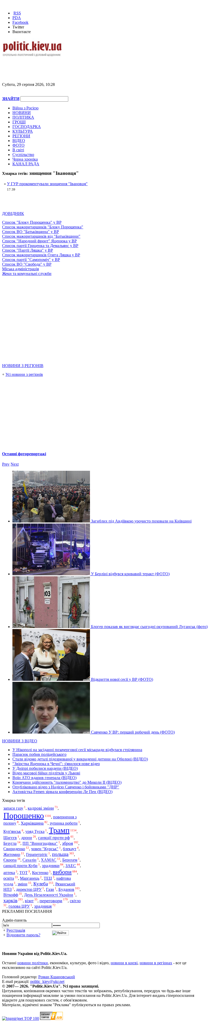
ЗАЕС (70, 865)
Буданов (66, 889)
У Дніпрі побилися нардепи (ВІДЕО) (45, 768)
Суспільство (23, 154)
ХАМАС (48, 860)
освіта (8, 878)
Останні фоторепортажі (24, 454)
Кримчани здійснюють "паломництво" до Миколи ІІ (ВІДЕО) (67, 782)
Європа (10, 860)
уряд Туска (34, 831)
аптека (9, 872)
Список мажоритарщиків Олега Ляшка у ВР (41, 255)
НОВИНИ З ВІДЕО (19, 741)
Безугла (10, 843)
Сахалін (29, 860)
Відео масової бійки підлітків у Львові (46, 773)
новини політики (32, 963)
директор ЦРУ (29, 889)
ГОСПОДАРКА (26, 126)
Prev (6, 464)
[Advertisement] (62, 65)
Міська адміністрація (20, 269)
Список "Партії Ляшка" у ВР (27, 250)
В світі (18, 150)
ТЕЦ (48, 878)
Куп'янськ (12, 831)
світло (75, 900)
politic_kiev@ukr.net (47, 981)
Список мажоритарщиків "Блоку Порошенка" (42, 227)
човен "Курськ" (44, 849)
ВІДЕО (18, 140)
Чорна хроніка (25, 159)
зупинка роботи (64, 823)
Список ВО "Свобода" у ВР (26, 264)
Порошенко (23, 815)
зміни (22, 884)
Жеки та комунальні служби (26, 273)
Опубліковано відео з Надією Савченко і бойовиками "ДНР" (65, 787)
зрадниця (43, 906)
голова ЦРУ (19, 906)
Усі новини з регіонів (24, 374)
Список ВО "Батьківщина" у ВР (30, 231)
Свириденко (14, 849)
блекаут (69, 849)
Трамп (59, 830)
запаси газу (13, 808)
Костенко (40, 872)
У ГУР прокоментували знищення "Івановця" (47, 184)
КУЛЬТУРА (22, 131)
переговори (51, 900)
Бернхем (69, 860)
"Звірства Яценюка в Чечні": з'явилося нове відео (56, 763)
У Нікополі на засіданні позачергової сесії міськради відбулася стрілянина (77, 750)
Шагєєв (10, 838)
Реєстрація (15, 930)
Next (15, 464)
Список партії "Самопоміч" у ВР (31, 259)
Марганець (29, 878)
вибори (62, 871)
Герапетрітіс (37, 854)
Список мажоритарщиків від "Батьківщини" (41, 236)
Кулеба (40, 883)
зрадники (50, 865)
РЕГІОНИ (21, 136)
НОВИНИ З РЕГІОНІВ (22, 365)
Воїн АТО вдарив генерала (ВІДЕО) (44, 777)
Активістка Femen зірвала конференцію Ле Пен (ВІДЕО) (62, 791)
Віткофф (10, 895)
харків (10, 900)
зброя (67, 843)
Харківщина (32, 823)
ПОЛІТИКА (23, 117)
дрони (26, 837)
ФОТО (18, 145)
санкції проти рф (54, 837)
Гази (50, 889)
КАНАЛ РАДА (25, 164)
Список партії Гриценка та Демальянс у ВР (40, 245)
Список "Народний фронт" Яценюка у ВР (39, 241)
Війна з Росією (25, 108)
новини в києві (124, 963)
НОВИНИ (21, 112)
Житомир (11, 854)
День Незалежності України (48, 895)
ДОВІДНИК (13, 213)
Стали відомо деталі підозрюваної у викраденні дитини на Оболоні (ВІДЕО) (80, 759)
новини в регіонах (156, 963)
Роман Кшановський (56, 977)
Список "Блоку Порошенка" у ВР (32, 222)
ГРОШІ (19, 122)
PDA (16, 18)
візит (29, 900)
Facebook (20, 22)
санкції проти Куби (20, 865)
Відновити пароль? (23, 935)
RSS (17, 13)
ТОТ (23, 872)
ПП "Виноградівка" (40, 843)
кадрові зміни (41, 808)
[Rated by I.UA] (51, 1018)
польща (60, 854)
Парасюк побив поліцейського (39, 754)
